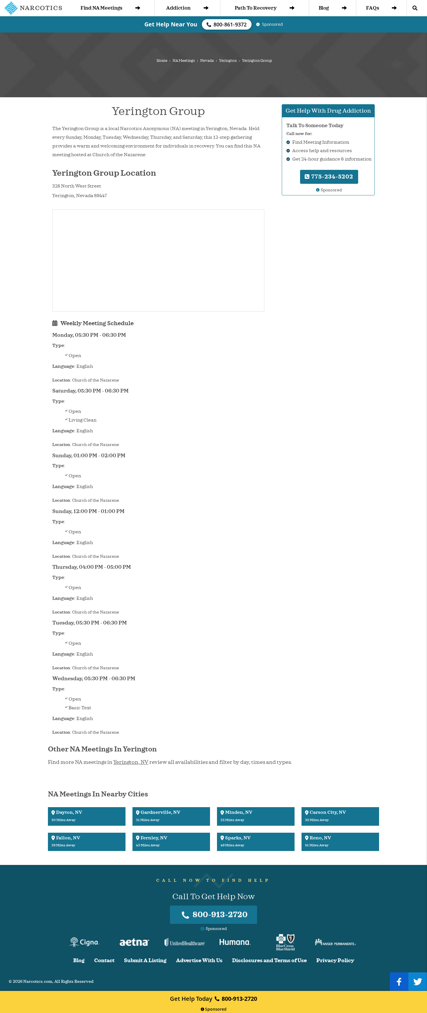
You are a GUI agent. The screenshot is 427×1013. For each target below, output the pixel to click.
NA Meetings (184, 60)
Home (162, 60)
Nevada (207, 60)
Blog (324, 8)
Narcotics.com (37, 981)
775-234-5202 (331, 176)
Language (63, 366)
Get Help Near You (170, 24)
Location (61, 380)
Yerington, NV (130, 762)
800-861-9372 (230, 24)
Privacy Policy (335, 960)
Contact (104, 960)
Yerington (228, 60)
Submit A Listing (145, 960)
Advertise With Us (199, 960)
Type (58, 345)
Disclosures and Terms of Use (269, 960)
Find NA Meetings (101, 8)
